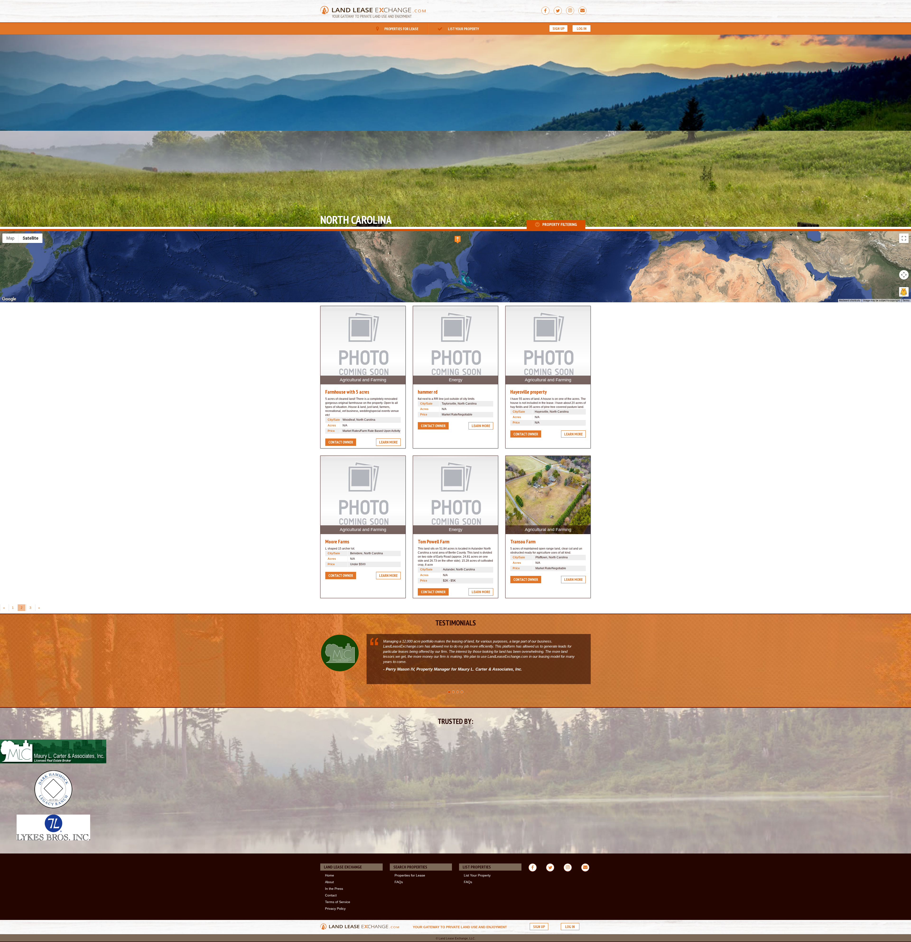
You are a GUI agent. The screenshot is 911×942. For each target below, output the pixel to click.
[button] (457, 239)
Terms (906, 300)
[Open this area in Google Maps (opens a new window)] (9, 299)
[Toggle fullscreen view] (904, 238)
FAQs (399, 882)
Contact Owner (340, 442)
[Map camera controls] (904, 275)
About (329, 882)
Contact (331, 895)
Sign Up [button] (558, 28)
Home (329, 875)
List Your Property (463, 28)
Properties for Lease (401, 28)
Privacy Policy (335, 908)
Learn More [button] (388, 442)
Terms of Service (337, 902)
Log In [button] (581, 28)
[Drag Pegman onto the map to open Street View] (904, 292)
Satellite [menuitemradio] (30, 238)
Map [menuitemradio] (10, 238)
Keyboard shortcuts (849, 300)
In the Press (334, 889)
